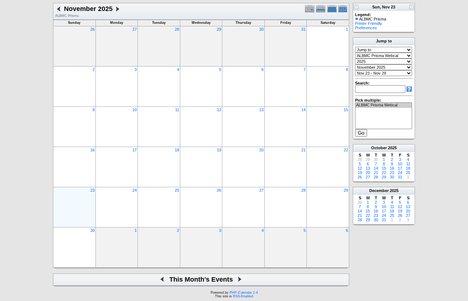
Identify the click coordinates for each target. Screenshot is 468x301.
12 (219, 110)
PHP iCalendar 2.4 (244, 292)
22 (346, 150)
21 (303, 150)
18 (177, 150)
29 (219, 29)
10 (134, 110)
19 (219, 150)
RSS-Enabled (243, 296)
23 (92, 190)
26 (92, 29)
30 (261, 29)
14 (303, 110)
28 (177, 29)
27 (134, 29)
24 (134, 190)
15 (346, 110)
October (379, 148)
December (379, 190)
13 (261, 110)
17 (134, 150)
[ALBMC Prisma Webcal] (383, 105)
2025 (392, 148)
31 (303, 29)
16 (92, 150)
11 (177, 110)
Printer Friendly (368, 23)
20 (261, 150)
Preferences (366, 28)
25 (177, 190)
